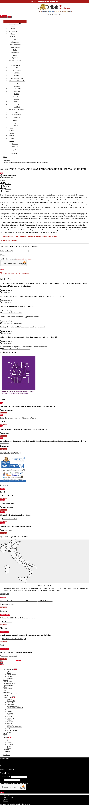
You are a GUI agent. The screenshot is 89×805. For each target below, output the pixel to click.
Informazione (13, 31)
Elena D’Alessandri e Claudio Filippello (14, 639)
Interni (13, 26)
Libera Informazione (9, 175)
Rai (15, 123)
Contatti (5, 799)
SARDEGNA (16, 102)
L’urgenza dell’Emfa (7, 503)
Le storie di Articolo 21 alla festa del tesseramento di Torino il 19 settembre (27, 406)
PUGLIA (16, 99)
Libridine (11, 136)
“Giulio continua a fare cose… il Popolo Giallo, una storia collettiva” (24, 429)
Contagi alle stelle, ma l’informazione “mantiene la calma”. (22, 327)
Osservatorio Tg (7, 290)
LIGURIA (17, 86)
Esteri (13, 29)
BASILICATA (17, 70)
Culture (13, 34)
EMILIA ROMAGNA (17, 78)
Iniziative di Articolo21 (15, 60)
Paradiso (3, 492)
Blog (1, 173)
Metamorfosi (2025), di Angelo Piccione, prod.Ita (17, 618)
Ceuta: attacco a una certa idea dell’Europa (15, 526)
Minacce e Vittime (15, 45)
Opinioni (2, 489)
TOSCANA (17, 107)
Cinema (11, 130)
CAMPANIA (16, 76)
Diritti (15, 55)
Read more (3, 413)
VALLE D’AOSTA (17, 115)
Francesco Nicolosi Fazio (9, 519)
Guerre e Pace (15, 52)
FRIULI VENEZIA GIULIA (17, 81)
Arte (11, 128)
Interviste (15, 144)
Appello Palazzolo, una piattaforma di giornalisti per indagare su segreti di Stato (30, 236)
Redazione (5, 422)
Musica (11, 138)
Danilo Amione (7, 622)
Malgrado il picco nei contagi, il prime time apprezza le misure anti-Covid (28, 337)
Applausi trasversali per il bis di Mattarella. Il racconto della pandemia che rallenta (32, 296)
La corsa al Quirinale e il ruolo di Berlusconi (17, 307)
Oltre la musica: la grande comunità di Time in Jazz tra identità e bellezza (26, 635)
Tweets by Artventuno (7, 769)
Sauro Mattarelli (7, 530)
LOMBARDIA (17, 89)
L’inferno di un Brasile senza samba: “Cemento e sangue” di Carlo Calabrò (26, 601)
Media (15, 120)
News (1, 403)
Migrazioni (15, 58)
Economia (13, 36)
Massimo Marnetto (8, 496)
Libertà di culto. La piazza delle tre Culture (15, 515)
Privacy (5, 801)
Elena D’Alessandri (8, 605)
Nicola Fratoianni (7, 507)
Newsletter (15, 146)
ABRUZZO (17, 68)
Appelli (15, 63)
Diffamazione (15, 42)
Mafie (15, 50)
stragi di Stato (25, 273)
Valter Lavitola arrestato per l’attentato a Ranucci (18, 418)
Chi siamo (6, 796)
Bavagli (15, 39)
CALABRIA (16, 73)
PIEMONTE (16, 96)
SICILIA (16, 104)
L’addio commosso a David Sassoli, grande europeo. (19, 317)
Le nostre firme (8, 797)
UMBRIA (16, 112)
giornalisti (6, 273)
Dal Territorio (14, 66)
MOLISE (16, 94)
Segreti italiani (15, 47)
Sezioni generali (14, 24)
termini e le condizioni (24, 259)
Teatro (12, 141)
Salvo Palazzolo (15, 273)
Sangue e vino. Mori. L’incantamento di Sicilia (16, 652)
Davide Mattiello (7, 410)
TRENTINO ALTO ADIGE (17, 109)
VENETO (17, 117)
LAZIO (17, 83)
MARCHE (17, 91)
